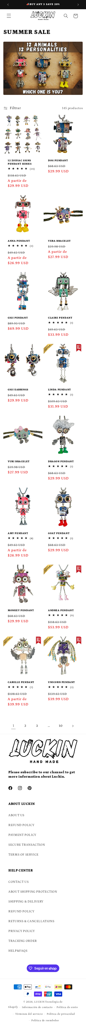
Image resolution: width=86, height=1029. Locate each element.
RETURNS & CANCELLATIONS (31, 921)
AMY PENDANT (18, 533)
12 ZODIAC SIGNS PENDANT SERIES (20, 162)
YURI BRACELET (19, 461)
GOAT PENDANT (59, 533)
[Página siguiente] (72, 726)
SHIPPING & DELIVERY (25, 901)
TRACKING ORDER (22, 941)
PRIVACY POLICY (21, 931)
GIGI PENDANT (18, 318)
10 (60, 726)
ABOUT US (16, 815)
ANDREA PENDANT (61, 610)
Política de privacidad (61, 1014)
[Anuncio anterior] (8, 4)
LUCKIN (39, 1002)
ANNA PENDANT (19, 241)
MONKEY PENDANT (21, 610)
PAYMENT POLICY (22, 835)
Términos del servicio (29, 1014)
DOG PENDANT (58, 160)
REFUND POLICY (21, 825)
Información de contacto (37, 1007)
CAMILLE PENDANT (21, 682)
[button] (9, 16)
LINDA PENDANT (59, 390)
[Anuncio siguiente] (78, 4)
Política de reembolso (45, 1020)
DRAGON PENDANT (61, 461)
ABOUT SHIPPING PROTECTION (32, 891)
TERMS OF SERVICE (23, 854)
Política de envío (67, 1007)
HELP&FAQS (18, 951)
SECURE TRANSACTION (26, 845)
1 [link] (13, 726)
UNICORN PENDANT (61, 682)
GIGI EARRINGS (18, 390)
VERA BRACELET (59, 241)
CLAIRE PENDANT (60, 318)
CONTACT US (18, 882)
